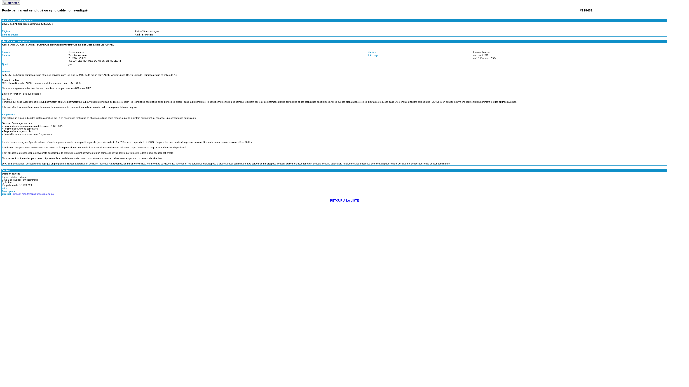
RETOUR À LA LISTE (344, 200)
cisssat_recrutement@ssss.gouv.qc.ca (33, 194)
